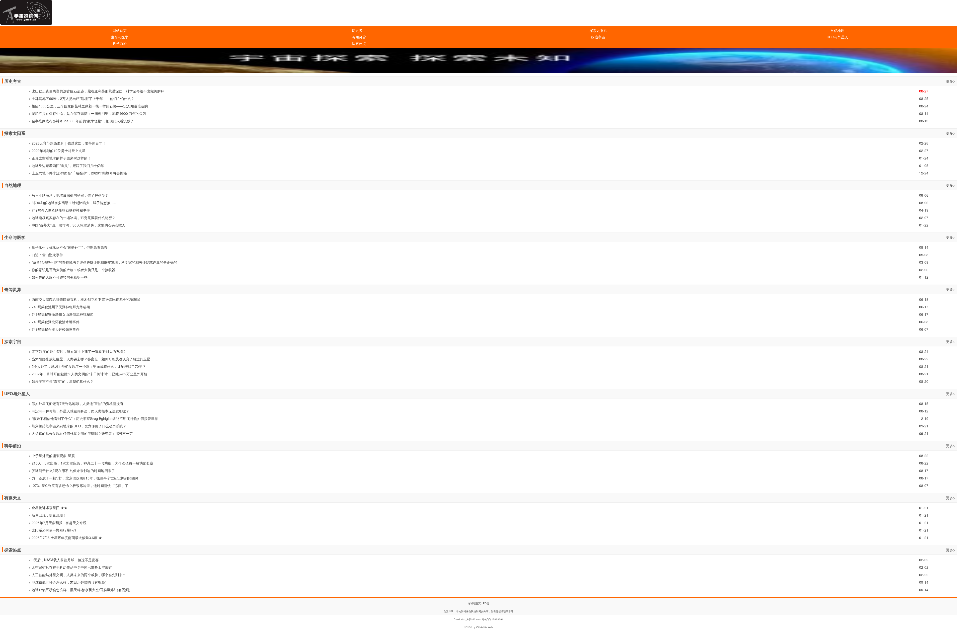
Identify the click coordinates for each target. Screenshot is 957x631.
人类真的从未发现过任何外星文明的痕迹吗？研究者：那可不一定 (82, 433)
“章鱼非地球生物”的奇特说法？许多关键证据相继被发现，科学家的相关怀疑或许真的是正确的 (104, 262)
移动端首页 (474, 603)
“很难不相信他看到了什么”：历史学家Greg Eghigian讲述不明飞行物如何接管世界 (95, 418)
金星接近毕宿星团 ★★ (50, 507)
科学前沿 (120, 43)
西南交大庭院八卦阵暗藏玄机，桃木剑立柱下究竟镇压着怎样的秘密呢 (86, 299)
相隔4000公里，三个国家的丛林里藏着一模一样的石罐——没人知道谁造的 (90, 105)
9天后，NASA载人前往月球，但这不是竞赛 (65, 559)
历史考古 (359, 30)
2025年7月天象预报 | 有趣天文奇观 (59, 522)
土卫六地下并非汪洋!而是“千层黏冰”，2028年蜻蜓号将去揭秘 (79, 172)
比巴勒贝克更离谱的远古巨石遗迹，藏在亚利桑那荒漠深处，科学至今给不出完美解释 (98, 90)
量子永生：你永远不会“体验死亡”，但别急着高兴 (69, 247)
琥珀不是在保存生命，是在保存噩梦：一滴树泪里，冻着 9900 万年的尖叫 (89, 113)
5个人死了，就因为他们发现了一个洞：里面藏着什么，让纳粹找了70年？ (89, 366)
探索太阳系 (598, 30)
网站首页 (120, 30)
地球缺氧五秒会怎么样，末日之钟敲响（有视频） (70, 582)
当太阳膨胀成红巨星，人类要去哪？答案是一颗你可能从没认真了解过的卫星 (91, 358)
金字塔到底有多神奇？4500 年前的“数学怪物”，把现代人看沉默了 (83, 120)
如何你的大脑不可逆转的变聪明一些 (59, 277)
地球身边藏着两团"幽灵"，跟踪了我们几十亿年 (68, 165)
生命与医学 (119, 36)
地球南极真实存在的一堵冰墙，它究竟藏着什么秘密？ (73, 217)
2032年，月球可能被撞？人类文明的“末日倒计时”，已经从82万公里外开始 (89, 373)
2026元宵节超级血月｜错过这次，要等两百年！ (69, 143)
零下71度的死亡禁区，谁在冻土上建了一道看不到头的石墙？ (79, 351)
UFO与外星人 (837, 36)
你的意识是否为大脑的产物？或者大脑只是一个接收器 (73, 269)
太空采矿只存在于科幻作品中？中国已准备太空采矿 (72, 567)
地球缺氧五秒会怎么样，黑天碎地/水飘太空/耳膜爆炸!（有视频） (82, 589)
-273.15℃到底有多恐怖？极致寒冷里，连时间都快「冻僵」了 (80, 485)
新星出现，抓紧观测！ (49, 515)
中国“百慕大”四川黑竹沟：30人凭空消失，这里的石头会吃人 (78, 225)
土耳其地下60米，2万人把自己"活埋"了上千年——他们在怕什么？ (83, 98)
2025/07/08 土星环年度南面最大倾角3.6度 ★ (67, 537)
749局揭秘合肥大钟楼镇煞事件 (56, 329)
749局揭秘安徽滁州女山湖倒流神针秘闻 (62, 314)
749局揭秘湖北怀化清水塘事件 (56, 321)
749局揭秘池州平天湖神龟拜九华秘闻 (61, 306)
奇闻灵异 (359, 36)
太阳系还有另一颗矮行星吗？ (54, 530)
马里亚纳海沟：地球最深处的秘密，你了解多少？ (70, 195)
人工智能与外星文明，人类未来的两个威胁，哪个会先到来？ (79, 574)
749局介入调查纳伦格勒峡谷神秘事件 (61, 210)
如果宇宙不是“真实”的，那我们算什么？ (62, 381)
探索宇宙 (598, 36)
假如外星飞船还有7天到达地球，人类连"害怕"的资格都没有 (77, 403)
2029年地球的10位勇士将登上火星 (58, 150)
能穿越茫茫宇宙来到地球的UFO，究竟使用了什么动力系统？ (79, 425)
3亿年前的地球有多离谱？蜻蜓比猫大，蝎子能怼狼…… (74, 202)
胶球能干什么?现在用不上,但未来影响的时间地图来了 (73, 470)
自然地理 (837, 30)
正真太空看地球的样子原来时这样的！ (61, 158)
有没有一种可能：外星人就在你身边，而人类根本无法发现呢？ (80, 410)
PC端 (486, 603)
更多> (950, 81)
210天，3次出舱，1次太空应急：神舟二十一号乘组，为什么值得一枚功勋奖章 (92, 463)
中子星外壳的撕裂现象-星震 (53, 455)
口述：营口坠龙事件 (47, 254)
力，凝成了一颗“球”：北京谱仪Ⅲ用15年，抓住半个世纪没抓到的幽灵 (85, 477)
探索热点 (359, 43)
